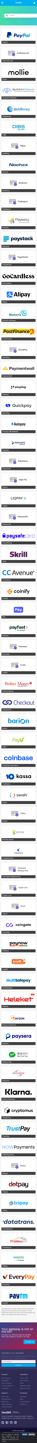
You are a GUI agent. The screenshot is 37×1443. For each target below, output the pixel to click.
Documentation (6, 1399)
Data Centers (24, 1380)
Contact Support (6, 1407)
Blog (21, 1399)
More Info (31, 1434)
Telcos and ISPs (25, 1388)
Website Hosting (25, 1385)
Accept (25, 1434)
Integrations (5, 1380)
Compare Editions (7, 1385)
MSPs (22, 1383)
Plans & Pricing (6, 1383)
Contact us (29, 1342)
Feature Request (6, 1404)
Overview (23, 1396)
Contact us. (30, 1418)
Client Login (5, 1396)
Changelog (4, 1388)
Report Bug (5, 1401)
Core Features (5, 1378)
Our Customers (25, 1401)
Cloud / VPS (24, 1378)
